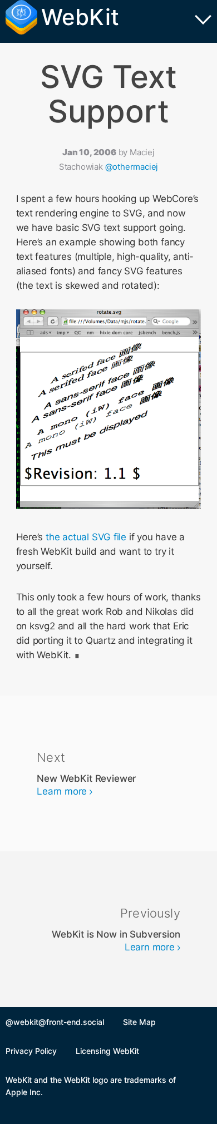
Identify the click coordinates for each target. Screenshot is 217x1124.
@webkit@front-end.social (55, 1022)
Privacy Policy (31, 1051)
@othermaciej (131, 166)
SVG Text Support (108, 94)
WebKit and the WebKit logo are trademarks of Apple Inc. (91, 1086)
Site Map (139, 1022)
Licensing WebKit (107, 1051)
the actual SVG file (86, 537)
